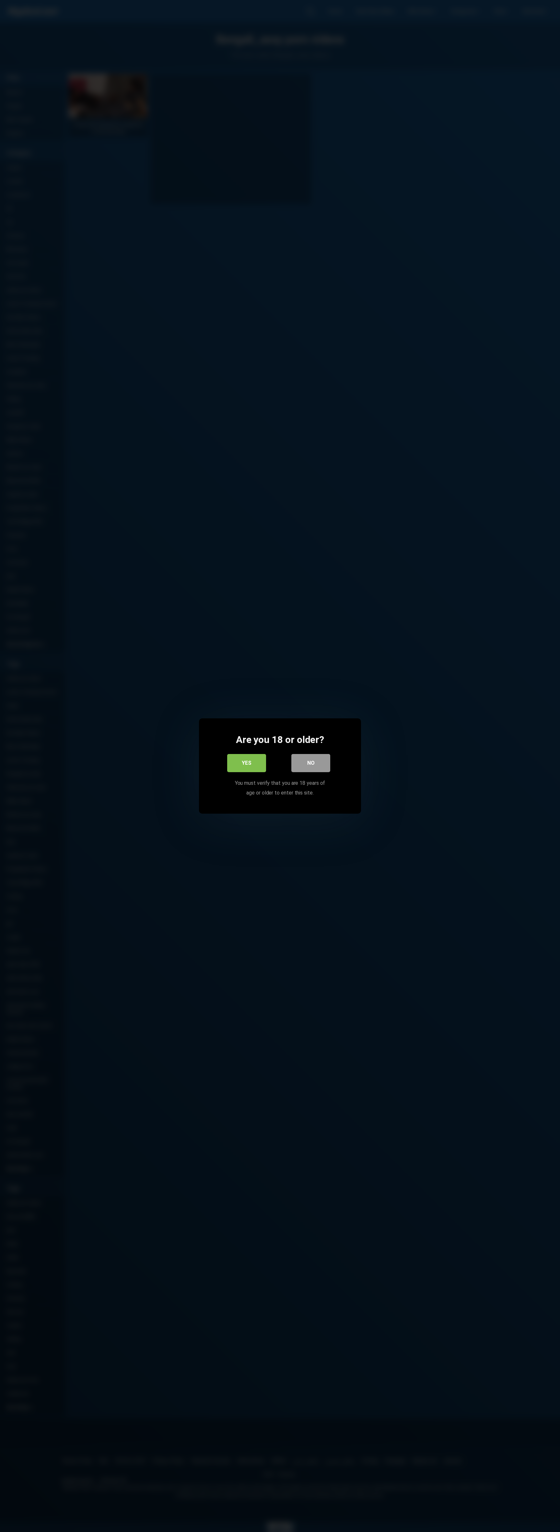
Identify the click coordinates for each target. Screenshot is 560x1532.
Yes (246, 763)
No (311, 763)
